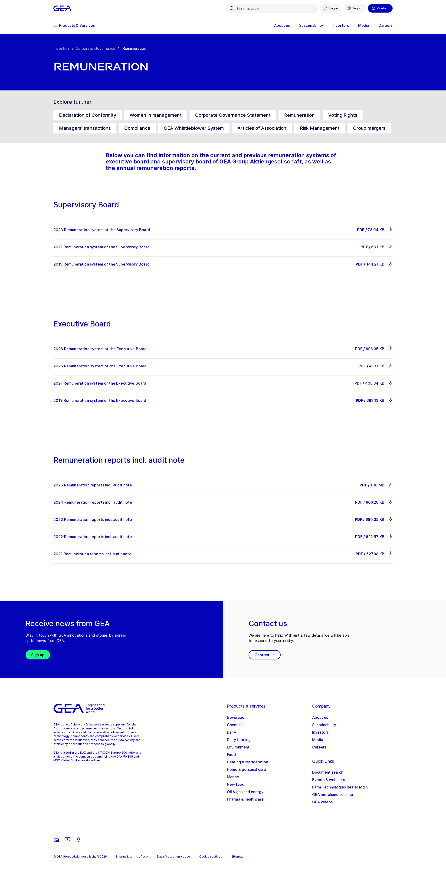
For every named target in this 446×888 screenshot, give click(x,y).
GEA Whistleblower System (194, 128)
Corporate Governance (95, 48)
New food (235, 784)
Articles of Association (261, 128)
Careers (319, 747)
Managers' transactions (85, 128)
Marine (233, 777)
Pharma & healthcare (245, 799)
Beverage (235, 717)
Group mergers (369, 128)
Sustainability (324, 724)
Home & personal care (246, 769)
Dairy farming (239, 739)
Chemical (235, 724)
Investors (61, 48)
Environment (238, 747)
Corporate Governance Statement (233, 115)
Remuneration (299, 115)
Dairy (231, 732)
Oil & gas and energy (245, 791)
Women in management (156, 115)
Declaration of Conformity (87, 115)
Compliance (137, 128)
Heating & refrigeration (247, 762)
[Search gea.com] (232, 8)
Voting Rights (342, 115)
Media (317, 739)
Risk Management (320, 128)
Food (231, 754)
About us (320, 717)
